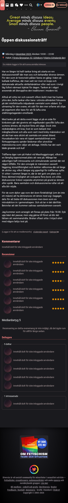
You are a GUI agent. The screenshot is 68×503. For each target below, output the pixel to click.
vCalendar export (40, 232)
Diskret (56, 490)
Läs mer (44, 483)
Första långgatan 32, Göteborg (27, 58)
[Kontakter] (21, 5)
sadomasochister (36, 480)
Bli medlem (62, 5)
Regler (54, 487)
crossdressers (21, 480)
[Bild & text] (7, 5)
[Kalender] (11, 5)
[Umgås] (16, 5)
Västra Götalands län (54, 58)
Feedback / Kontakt (16, 490)
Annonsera (30, 490)
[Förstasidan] (2, 5)
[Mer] (26, 5)
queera (57, 480)
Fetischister (9, 480)
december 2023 (23, 54)
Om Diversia (44, 487)
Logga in (49, 5)
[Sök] (31, 5)
